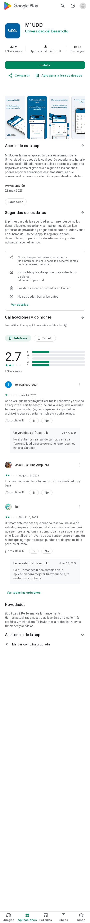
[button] (59, 51)
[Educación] (16, 202)
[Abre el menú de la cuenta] (83, 6)
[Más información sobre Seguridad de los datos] (82, 213)
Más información (28, 261)
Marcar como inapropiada (27, 644)
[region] (45, 48)
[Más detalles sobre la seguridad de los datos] (19, 305)
